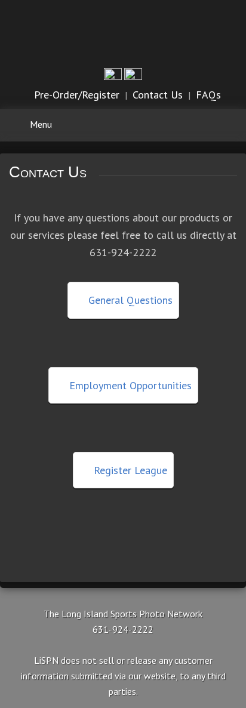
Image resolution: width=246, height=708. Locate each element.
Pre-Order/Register (76, 94)
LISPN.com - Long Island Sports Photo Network (123, 32)
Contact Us (158, 94)
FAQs (208, 94)
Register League (129, 470)
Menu (41, 124)
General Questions (129, 300)
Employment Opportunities (129, 385)
